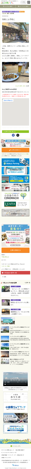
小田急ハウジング (5, 457)
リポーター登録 (24, 154)
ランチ (4, 13)
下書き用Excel (5, 257)
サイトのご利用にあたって (8, 450)
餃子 (8, 13)
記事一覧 (28, 282)
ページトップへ (16, 446)
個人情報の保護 (19, 450)
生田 (17, 11)
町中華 (12, 13)
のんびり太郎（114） (20, 86)
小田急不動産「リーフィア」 (7, 455)
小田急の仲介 (20, 455)
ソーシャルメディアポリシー (8, 452)
